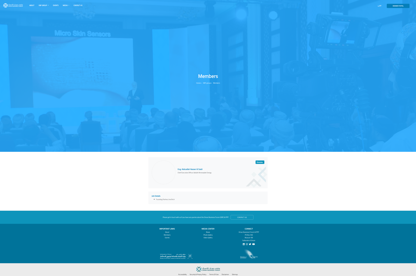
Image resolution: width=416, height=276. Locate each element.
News (208, 232)
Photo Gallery (208, 234)
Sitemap (235, 274)
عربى (379, 5)
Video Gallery (208, 237)
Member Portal (398, 6)
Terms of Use (214, 274)
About (31, 5)
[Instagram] (247, 244)
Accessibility (182, 274)
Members (167, 234)
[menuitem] (32, 5)
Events (55, 5)
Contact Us (78, 5)
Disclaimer (225, 274)
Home (198, 83)
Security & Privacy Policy (198, 274)
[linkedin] (244, 244)
